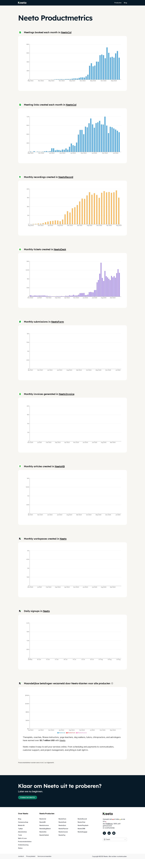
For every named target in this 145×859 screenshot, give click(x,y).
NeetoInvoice (66, 394)
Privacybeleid (30, 856)
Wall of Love (22, 838)
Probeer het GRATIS (27, 797)
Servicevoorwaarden (44, 856)
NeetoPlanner (63, 828)
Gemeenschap (23, 822)
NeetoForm (57, 321)
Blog (125, 3)
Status (20, 848)
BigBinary (109, 824)
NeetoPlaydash (83, 825)
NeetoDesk (60, 249)
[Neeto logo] (22, 3)
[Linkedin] (109, 833)
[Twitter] (104, 833)
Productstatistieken (25, 841)
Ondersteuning (23, 845)
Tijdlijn (20, 828)
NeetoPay (62, 835)
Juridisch (21, 856)
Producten (118, 3)
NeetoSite (42, 832)
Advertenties (22, 832)
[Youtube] (113, 833)
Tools (20, 835)
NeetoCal (66, 32)
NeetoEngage (82, 832)
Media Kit (21, 825)
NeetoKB (60, 466)
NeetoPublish (44, 835)
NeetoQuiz (62, 825)
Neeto (63, 538)
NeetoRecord (65, 177)
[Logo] (108, 814)
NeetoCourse (63, 832)
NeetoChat (81, 822)
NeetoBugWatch (45, 828)
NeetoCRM (81, 828)
